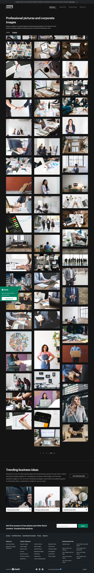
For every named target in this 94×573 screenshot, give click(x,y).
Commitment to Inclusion (29, 536)
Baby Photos (23, 558)
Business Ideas (65, 544)
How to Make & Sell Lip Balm (67, 553)
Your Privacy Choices (53, 569)
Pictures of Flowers (24, 556)
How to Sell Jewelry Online (67, 557)
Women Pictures (24, 554)
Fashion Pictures (38, 544)
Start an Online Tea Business (66, 549)
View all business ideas (79, 476)
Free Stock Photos (10, 544)
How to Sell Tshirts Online (66, 561)
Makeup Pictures (52, 544)
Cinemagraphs (51, 551)
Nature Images (37, 546)
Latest (8, 32)
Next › (51, 453)
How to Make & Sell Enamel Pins (81, 549)
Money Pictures (37, 549)
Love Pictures (51, 554)
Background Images (38, 551)
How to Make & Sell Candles (81, 557)
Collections (52, 7)
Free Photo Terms (16, 536)
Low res (26, 57)
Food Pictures (51, 546)
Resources (82, 7)
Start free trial (9, 299)
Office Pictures (23, 549)
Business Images (24, 544)
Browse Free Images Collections (10, 547)
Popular (14, 32)
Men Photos (37, 554)
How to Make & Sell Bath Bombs (82, 544)
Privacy (39, 536)
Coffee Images (23, 546)
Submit (83, 526)
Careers (8, 536)
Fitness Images (51, 556)
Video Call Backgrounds (39, 558)
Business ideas (73, 7)
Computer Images (52, 549)
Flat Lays (22, 551)
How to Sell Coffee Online (81, 553)
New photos (63, 7)
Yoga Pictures (37, 556)
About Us (45, 536)
